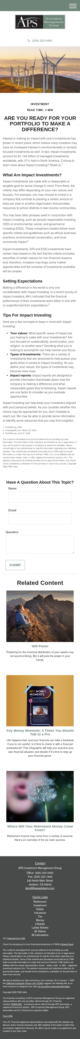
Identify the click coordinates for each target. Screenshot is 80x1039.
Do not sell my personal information (54, 986)
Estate (40, 909)
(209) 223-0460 (42, 40)
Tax (40, 916)
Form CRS (7, 1015)
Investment (40, 905)
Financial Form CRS (16, 938)
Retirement (40, 901)
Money (40, 920)
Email (12, 510)
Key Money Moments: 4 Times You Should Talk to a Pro (40, 732)
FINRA (14, 1004)
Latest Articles (40, 927)
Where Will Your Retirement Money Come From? (40, 828)
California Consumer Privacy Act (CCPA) (24, 983)
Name (12, 488)
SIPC (19, 1004)
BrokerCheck (67, 944)
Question (12, 532)
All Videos (40, 931)
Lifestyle (40, 924)
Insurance (40, 912)
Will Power (40, 646)
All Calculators (40, 935)
